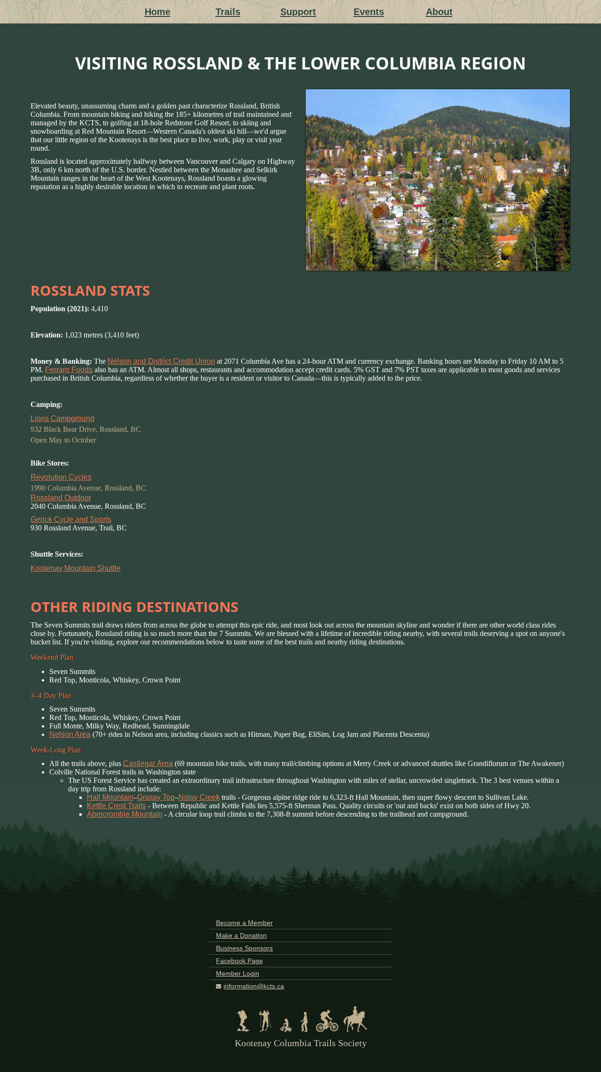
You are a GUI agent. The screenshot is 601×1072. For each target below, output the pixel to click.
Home (157, 12)
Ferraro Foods (68, 370)
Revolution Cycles (61, 477)
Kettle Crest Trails (116, 806)
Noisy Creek (199, 797)
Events (369, 12)
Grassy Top (156, 797)
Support (298, 12)
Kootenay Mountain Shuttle (76, 568)
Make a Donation (241, 935)
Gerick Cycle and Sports (71, 519)
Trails (228, 12)
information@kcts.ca (253, 986)
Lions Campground (62, 418)
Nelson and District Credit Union (161, 361)
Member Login (237, 973)
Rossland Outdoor (61, 498)
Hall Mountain (110, 797)
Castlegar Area (148, 763)
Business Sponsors (244, 948)
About (439, 12)
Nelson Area (70, 734)
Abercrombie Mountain (124, 814)
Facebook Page (239, 961)
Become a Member (244, 923)
